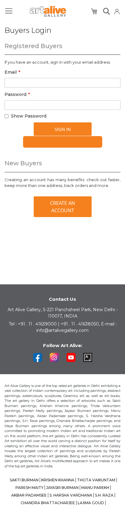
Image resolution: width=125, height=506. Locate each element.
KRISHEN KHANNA (57, 480)
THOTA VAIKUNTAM (96, 480)
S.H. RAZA (104, 495)
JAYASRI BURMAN (62, 487)
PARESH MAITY (29, 487)
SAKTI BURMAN (24, 480)
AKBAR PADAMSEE (29, 495)
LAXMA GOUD (91, 503)
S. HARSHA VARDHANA (70, 495)
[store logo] (48, 11)
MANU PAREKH (95, 487)
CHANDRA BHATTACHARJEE (48, 503)
